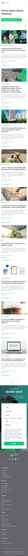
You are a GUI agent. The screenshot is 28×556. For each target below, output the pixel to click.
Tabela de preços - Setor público (9, 526)
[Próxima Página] (16, 381)
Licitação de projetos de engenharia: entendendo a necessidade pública (14, 206)
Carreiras (3, 522)
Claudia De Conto (8, 102)
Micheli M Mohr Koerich (9, 293)
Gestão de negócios (7, 45)
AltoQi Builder (4, 485)
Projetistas (3, 470)
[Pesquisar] (25, 25)
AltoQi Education (5, 519)
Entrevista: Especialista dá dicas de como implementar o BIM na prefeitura (13, 129)
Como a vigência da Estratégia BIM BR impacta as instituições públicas (13, 168)
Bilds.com (3, 517)
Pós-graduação (5, 509)
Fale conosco (4, 532)
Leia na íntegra (5, 65)
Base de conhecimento (7, 505)
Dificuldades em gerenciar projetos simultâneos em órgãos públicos (13, 282)
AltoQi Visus (4, 487)
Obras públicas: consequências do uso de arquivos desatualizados (13, 360)
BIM (2, 240)
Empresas (3, 473)
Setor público (4, 475)
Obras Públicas (5, 83)
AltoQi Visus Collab (5, 490)
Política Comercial (5, 524)
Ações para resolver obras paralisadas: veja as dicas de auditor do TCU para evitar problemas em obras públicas (11, 89)
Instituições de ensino (6, 477)
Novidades (4, 492)
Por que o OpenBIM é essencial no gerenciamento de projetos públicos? (12, 321)
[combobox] (14, 25)
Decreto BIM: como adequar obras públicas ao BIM (13, 244)
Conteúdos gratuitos (6, 500)
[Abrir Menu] (26, 2)
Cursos (3, 507)
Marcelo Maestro (8, 217)
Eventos (3, 502)
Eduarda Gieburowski (9, 61)
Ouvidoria (3, 534)
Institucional (4, 515)
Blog (2, 498)
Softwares (3, 541)
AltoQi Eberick (4, 483)
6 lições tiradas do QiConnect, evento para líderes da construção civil (13, 50)
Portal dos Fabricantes (6, 543)
